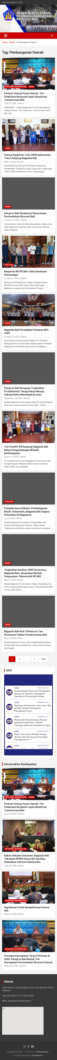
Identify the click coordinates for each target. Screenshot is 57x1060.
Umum (31, 87)
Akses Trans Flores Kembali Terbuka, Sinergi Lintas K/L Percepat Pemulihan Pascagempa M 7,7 (31, 737)
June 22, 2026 (10, 866)
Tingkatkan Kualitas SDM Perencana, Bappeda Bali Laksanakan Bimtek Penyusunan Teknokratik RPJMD (25, 573)
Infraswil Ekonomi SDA (15, 87)
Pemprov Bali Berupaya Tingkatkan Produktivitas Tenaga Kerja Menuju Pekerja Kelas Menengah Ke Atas (24, 391)
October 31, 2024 (11, 278)
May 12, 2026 (10, 162)
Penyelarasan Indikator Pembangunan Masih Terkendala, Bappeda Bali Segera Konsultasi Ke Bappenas (27, 511)
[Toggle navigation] (5, 35)
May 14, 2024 (10, 638)
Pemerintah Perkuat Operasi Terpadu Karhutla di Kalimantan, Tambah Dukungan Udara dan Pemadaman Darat (32, 722)
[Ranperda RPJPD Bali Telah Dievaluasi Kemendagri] (28, 252)
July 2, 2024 (9, 518)
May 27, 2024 (10, 580)
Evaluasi (9, 265)
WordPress (37, 1055)
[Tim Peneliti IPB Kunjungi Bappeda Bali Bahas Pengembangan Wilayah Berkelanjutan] (28, 427)
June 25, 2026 (10, 103)
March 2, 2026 (10, 914)
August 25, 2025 (11, 966)
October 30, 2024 (11, 337)
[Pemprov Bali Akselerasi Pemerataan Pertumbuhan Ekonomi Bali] (28, 193)
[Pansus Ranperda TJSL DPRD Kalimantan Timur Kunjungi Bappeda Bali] (28, 135)
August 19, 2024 (11, 457)
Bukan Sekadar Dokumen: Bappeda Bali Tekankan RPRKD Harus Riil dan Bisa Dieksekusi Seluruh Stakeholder (26, 859)
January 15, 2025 (11, 220)
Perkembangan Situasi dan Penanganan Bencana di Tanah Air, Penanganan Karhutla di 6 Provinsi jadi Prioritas (32, 693)
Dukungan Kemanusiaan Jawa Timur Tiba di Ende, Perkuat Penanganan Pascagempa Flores (32, 708)
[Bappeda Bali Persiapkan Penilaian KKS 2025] (28, 310)
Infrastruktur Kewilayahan (20, 764)
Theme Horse (42, 1052)
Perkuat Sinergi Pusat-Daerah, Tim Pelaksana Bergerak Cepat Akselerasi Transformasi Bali (25, 96)
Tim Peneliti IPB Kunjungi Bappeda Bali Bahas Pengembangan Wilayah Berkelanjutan (26, 450)
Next (44, 659)
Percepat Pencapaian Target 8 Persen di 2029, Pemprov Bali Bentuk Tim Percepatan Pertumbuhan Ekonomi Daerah (28, 959)
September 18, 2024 (13, 398)
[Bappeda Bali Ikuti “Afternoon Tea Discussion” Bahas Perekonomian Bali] (28, 612)
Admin (21, 103)
